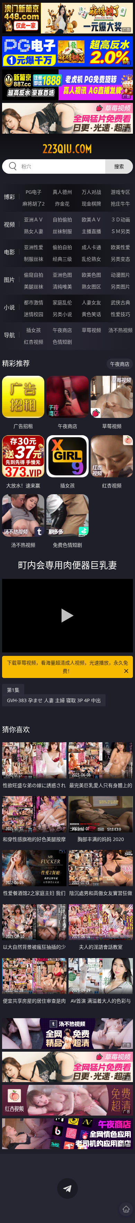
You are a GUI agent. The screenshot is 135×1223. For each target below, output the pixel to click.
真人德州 (62, 192)
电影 (9, 252)
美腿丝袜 (33, 286)
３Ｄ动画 (120, 219)
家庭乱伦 (62, 302)
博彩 (9, 197)
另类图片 (120, 286)
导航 (9, 335)
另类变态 (120, 259)
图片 (9, 280)
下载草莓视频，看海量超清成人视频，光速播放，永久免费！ (67, 666)
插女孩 (33, 330)
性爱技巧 (120, 314)
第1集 (13, 690)
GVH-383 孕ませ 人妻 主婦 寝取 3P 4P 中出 (54, 700)
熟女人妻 (33, 231)
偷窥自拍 (33, 274)
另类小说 (62, 314)
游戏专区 (120, 192)
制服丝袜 (33, 259)
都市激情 (33, 302)
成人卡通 (91, 247)
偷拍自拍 (62, 247)
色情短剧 (62, 341)
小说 (9, 307)
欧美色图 (91, 274)
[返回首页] (126, 1209)
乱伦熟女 (91, 259)
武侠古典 (120, 302)
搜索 (119, 166)
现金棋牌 (91, 203)
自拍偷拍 (62, 219)
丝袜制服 (62, 231)
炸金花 (62, 203)
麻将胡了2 (33, 203)
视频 (9, 224)
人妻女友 (91, 302)
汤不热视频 (120, 330)
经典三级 (62, 259)
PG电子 (34, 192)
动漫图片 (120, 274)
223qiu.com (67, 149)
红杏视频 (33, 341)
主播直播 (91, 231)
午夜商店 (62, 330)
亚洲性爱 (33, 247)
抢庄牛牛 (120, 203)
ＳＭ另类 (120, 231)
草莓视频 (91, 330)
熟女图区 (91, 286)
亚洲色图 (62, 274)
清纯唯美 (62, 286)
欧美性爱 (120, 247)
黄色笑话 (91, 314)
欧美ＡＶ (91, 219)
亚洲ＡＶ (33, 219)
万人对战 (91, 192)
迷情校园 (33, 314)
